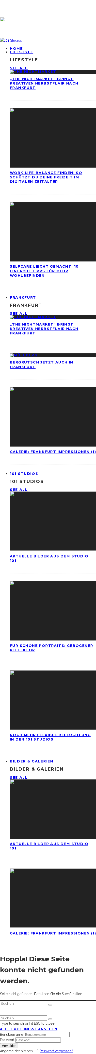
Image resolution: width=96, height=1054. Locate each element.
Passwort (7, 1040)
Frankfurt (23, 297)
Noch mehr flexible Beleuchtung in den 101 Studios (50, 737)
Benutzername (11, 1035)
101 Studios (24, 473)
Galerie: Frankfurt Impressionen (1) (53, 451)
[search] (50, 1004)
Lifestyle (21, 52)
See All (19, 68)
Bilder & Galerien (31, 761)
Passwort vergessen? (56, 1051)
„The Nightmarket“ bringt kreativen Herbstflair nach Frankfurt (44, 83)
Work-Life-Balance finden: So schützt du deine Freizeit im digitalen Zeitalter (46, 177)
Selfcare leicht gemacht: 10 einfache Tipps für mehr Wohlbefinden (44, 270)
